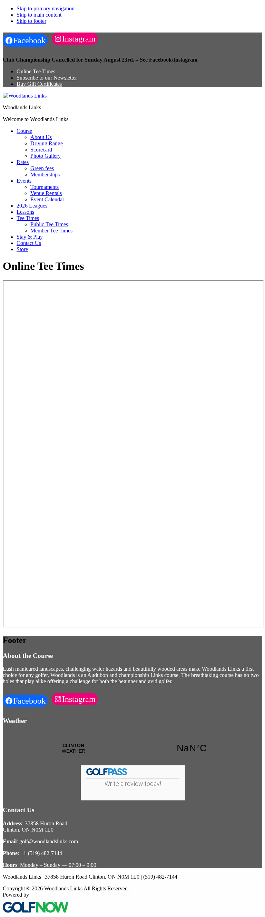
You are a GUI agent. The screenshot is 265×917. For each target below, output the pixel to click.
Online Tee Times (36, 71)
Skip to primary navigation (46, 8)
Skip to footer (31, 21)
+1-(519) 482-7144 (41, 853)
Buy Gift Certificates (39, 84)
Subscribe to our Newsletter (47, 78)
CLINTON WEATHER (132, 748)
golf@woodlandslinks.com (48, 841)
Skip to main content (39, 15)
